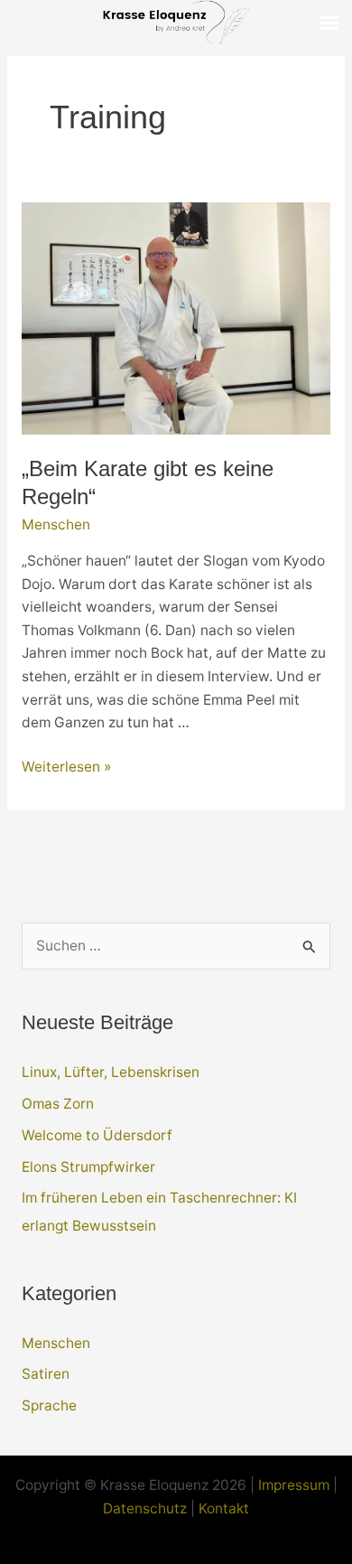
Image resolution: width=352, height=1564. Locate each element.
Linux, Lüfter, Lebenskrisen (110, 1072)
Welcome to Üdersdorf (97, 1135)
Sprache (49, 1405)
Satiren (45, 1373)
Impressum (293, 1485)
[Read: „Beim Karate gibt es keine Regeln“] (176, 316)
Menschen (56, 524)
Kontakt (224, 1508)
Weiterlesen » (66, 768)
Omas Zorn (58, 1103)
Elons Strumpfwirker (88, 1166)
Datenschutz (145, 1508)
